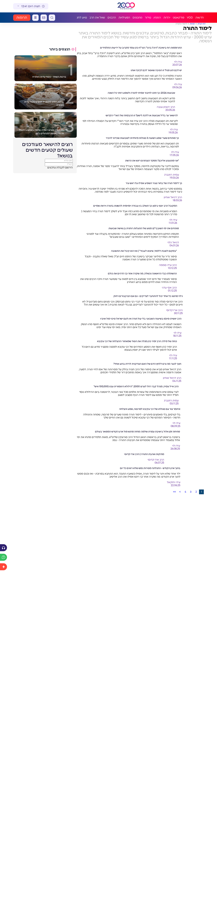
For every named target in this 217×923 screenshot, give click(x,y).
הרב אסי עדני (169, 287)
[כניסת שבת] (35, 17)
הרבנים (112, 17)
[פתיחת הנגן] (3, 547)
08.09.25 (175, 426)
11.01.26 (173, 223)
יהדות (166, 17)
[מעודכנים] (3, 566)
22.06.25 (175, 485)
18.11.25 (177, 336)
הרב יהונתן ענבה (166, 107)
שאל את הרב (97, 17)
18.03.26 (177, 200)
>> (174, 492)
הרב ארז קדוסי (174, 310)
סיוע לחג (82, 17)
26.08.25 (175, 449)
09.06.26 (177, 87)
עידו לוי (178, 62)
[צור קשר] (44, 17)
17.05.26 (174, 155)
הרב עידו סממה (168, 265)
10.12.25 (172, 268)
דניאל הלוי (173, 242)
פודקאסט (178, 17)
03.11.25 (174, 403)
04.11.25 (176, 381)
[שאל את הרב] (3, 557)
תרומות (21, 17)
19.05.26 (173, 132)
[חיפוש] (52, 17)
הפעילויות (124, 17)
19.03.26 (174, 178)
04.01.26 (174, 245)
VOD (190, 17)
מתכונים (137, 17)
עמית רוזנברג (171, 174)
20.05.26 (170, 110)
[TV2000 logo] (126, 6)
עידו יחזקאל (173, 482)
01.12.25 (172, 290)
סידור (148, 17)
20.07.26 (177, 65)
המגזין (157, 17)
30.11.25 (178, 313)
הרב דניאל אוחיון (173, 197)
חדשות (199, 17)
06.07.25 (159, 463)
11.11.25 (173, 358)
